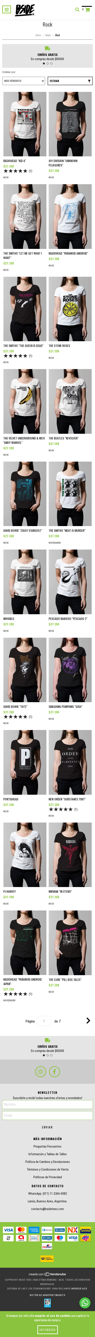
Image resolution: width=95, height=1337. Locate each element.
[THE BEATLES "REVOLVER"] (70, 401)
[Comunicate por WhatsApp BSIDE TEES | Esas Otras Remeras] (85, 1302)
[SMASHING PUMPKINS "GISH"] (70, 670)
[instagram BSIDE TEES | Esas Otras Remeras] (40, 1071)
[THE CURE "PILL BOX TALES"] (70, 942)
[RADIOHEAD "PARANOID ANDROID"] (70, 216)
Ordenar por (8, 72)
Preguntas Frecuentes (47, 1146)
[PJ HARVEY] (24, 855)
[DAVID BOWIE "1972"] (24, 670)
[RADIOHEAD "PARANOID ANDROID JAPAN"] (24, 942)
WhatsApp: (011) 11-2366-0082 (47, 1193)
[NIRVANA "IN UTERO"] (70, 855)
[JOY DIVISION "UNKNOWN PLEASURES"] (70, 124)
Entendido (48, 1330)
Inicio (38, 35)
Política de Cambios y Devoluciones (47, 1162)
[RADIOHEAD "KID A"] (24, 124)
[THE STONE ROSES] (70, 309)
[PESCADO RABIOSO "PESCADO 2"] (70, 582)
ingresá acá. (79, 1288)
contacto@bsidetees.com (47, 1209)
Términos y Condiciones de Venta (47, 1169)
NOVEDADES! (55, 543)
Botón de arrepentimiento (47, 1295)
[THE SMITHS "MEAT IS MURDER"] (70, 494)
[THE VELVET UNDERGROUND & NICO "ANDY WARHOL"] (24, 401)
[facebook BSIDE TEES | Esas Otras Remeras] (54, 1071)
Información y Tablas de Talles (47, 1154)
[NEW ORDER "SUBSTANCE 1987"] (70, 762)
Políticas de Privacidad (47, 1177)
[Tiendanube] (47, 1275)
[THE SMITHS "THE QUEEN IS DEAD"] (24, 309)
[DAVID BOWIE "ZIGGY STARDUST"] (24, 494)
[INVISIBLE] (24, 582)
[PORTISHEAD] (24, 762)
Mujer (48, 35)
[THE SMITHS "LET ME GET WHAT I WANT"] (24, 216)
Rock (6, 177)
